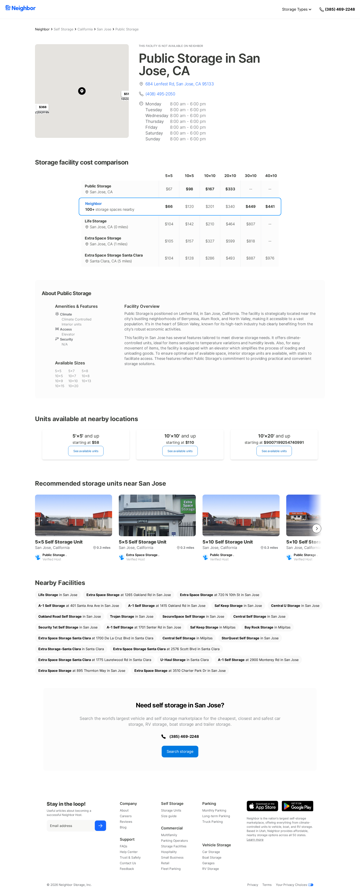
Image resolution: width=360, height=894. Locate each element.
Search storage (180, 751)
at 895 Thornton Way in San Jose (81, 670)
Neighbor (42, 29)
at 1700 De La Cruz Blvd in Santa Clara (95, 638)
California (85, 29)
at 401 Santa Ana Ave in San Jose (78, 605)
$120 (189, 206)
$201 (210, 206)
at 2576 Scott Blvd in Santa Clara (166, 649)
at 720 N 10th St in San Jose (219, 595)
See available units (85, 451)
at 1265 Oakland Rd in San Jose (128, 595)
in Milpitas (212, 627)
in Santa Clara (71, 649)
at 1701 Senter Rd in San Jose (144, 627)
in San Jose (57, 595)
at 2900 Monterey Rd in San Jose (258, 660)
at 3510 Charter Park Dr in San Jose (180, 670)
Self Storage (63, 29)
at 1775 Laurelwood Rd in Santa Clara (94, 660)
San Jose (104, 29)
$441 (270, 206)
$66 (169, 206)
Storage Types (295, 9)
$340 (230, 206)
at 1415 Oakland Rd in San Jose (166, 605)
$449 (251, 206)
